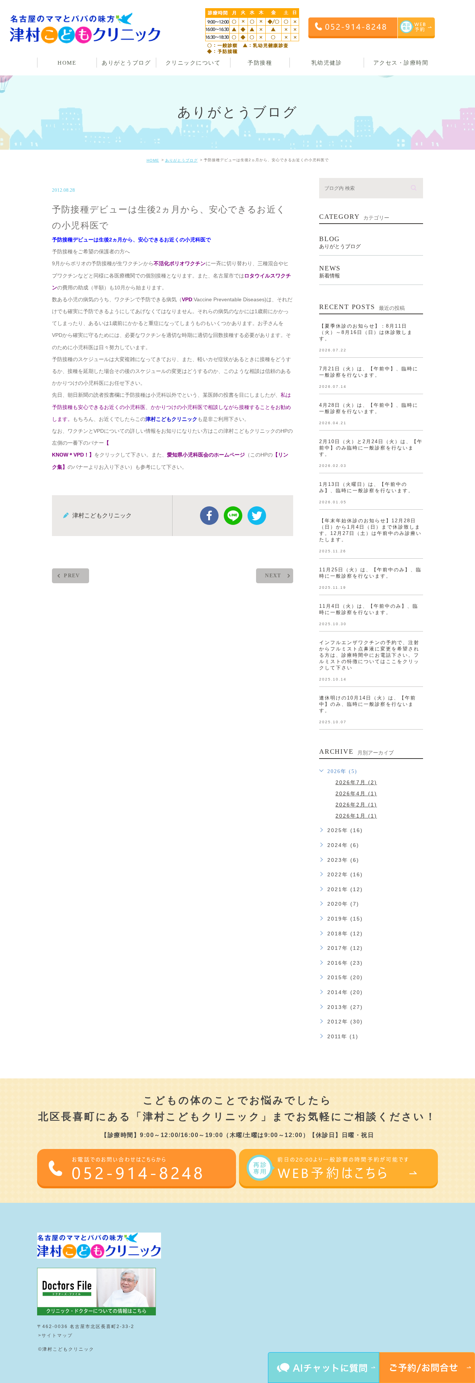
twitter (257, 515)
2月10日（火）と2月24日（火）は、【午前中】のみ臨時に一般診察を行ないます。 (371, 448)
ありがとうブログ (181, 160)
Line (233, 515)
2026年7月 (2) (356, 782)
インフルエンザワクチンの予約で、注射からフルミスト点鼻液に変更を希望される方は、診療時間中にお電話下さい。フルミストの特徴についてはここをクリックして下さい (369, 655)
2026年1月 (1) (356, 816)
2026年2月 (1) (356, 805)
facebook (209, 515)
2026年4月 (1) (356, 793)
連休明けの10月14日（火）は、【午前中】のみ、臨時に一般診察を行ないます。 (367, 704)
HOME (153, 160)
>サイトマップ (55, 1335)
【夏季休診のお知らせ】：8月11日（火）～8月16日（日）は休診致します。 (366, 332)
